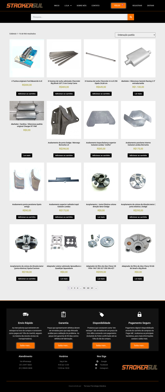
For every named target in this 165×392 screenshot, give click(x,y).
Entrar (150, 6)
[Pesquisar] (131, 17)
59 (84, 288)
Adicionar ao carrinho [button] (27, 94)
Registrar (137, 6)
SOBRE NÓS (81, 6)
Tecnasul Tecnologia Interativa (95, 386)
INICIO (56, 6)
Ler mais (138, 94)
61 (92, 288)
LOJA (67, 6)
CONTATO (96, 6)
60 (88, 288)
